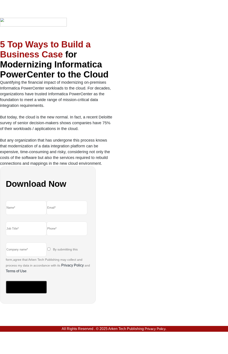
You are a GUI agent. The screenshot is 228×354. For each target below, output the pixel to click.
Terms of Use (16, 271)
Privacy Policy (72, 265)
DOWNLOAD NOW (26, 287)
